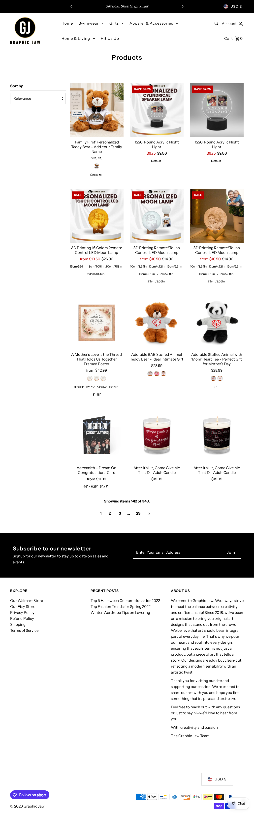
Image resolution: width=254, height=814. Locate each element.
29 (138, 513)
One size (96, 175)
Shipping (18, 624)
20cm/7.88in (113, 266)
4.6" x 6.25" (90, 486)
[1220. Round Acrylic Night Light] (157, 110)
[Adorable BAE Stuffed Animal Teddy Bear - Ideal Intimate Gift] (157, 323)
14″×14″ (102, 387)
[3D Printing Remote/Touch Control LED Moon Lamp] (157, 216)
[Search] (216, 23)
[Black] (89, 378)
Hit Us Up (110, 38)
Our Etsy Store (22, 606)
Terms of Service (24, 630)
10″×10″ (79, 387)
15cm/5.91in (77, 266)
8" (216, 387)
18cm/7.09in (95, 266)
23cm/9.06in (95, 274)
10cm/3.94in (138, 266)
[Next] (182, 6)
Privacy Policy (22, 612)
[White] (96, 166)
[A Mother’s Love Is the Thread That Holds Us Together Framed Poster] (97, 323)
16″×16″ (113, 387)
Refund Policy (22, 618)
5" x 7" (104, 486)
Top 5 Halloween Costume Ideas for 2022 (125, 600)
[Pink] (156, 373)
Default (156, 161)
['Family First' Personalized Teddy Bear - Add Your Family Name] (97, 110)
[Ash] (150, 373)
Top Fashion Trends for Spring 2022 (121, 606)
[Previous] (71, 6)
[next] (149, 513)
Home (67, 23)
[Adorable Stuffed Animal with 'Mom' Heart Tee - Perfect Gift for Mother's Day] (217, 323)
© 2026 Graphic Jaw (27, 806)
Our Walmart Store (26, 600)
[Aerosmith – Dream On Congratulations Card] (97, 436)
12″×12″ (90, 387)
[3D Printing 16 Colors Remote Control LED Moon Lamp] (97, 216)
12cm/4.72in (156, 266)
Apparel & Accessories (151, 23)
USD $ (236, 6)
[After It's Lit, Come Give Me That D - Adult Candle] (157, 436)
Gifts (114, 23)
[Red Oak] (96, 378)
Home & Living (76, 38)
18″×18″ (96, 394)
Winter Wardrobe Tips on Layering (120, 612)
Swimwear (89, 23)
